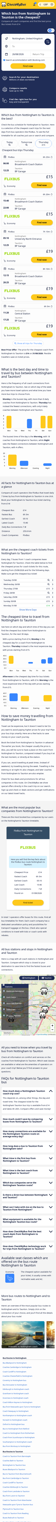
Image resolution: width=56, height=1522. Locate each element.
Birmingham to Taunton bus (14, 1467)
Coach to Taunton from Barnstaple (17, 1458)
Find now (42, 185)
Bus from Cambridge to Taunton (16, 1480)
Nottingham (30, 980)
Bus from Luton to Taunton (14, 1498)
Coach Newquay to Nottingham (16, 1413)
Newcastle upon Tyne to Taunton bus (18, 1507)
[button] (42, 1017)
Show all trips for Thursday (29, 343)
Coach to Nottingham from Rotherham (18, 1435)
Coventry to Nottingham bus (14, 1382)
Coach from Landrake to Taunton (16, 1493)
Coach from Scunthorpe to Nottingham (19, 1439)
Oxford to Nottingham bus (13, 1426)
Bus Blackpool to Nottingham (15, 1365)
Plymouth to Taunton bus (13, 1511)
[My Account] (34, 4)
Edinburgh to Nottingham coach (16, 1391)
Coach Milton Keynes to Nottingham (17, 1404)
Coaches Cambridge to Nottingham (17, 1369)
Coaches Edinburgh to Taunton (15, 1489)
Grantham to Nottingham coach (16, 1396)
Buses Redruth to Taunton (13, 1520)
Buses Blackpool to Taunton (14, 1471)
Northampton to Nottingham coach (17, 1418)
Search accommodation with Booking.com (25, 60)
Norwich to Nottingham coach (15, 1422)
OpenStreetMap (42, 1037)
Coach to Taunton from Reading (16, 1515)
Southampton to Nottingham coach (17, 1444)
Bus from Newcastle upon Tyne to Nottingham (22, 1409)
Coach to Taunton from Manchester (17, 1502)
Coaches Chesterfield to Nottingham (17, 1378)
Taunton (48, 980)
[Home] (16, 4)
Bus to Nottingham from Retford (16, 1431)
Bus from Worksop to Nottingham (16, 1448)
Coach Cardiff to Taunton (13, 1485)
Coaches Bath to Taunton (13, 1463)
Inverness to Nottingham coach (15, 1400)
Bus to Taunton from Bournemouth (17, 1476)
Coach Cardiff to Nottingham (14, 1374)
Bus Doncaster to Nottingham (15, 1387)
